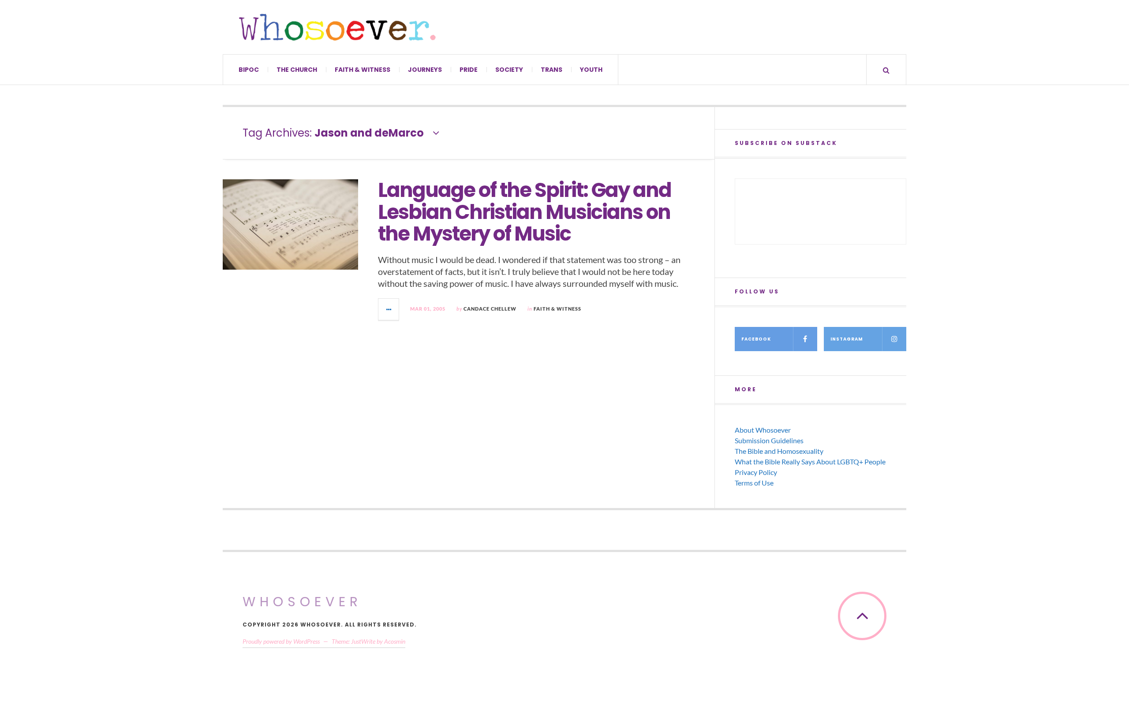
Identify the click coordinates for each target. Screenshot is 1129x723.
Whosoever (302, 601)
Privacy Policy (756, 472)
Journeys (425, 69)
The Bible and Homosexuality (779, 451)
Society (509, 69)
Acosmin (394, 641)
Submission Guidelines (769, 440)
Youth (591, 69)
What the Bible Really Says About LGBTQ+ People (810, 461)
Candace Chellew (490, 308)
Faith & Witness (362, 69)
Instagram (846, 339)
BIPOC (249, 69)
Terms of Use (754, 482)
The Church (297, 69)
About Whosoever (763, 430)
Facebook (756, 339)
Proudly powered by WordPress (281, 641)
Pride (469, 69)
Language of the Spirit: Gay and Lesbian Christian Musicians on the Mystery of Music (524, 212)
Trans (551, 69)
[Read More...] (389, 309)
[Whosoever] (337, 27)
